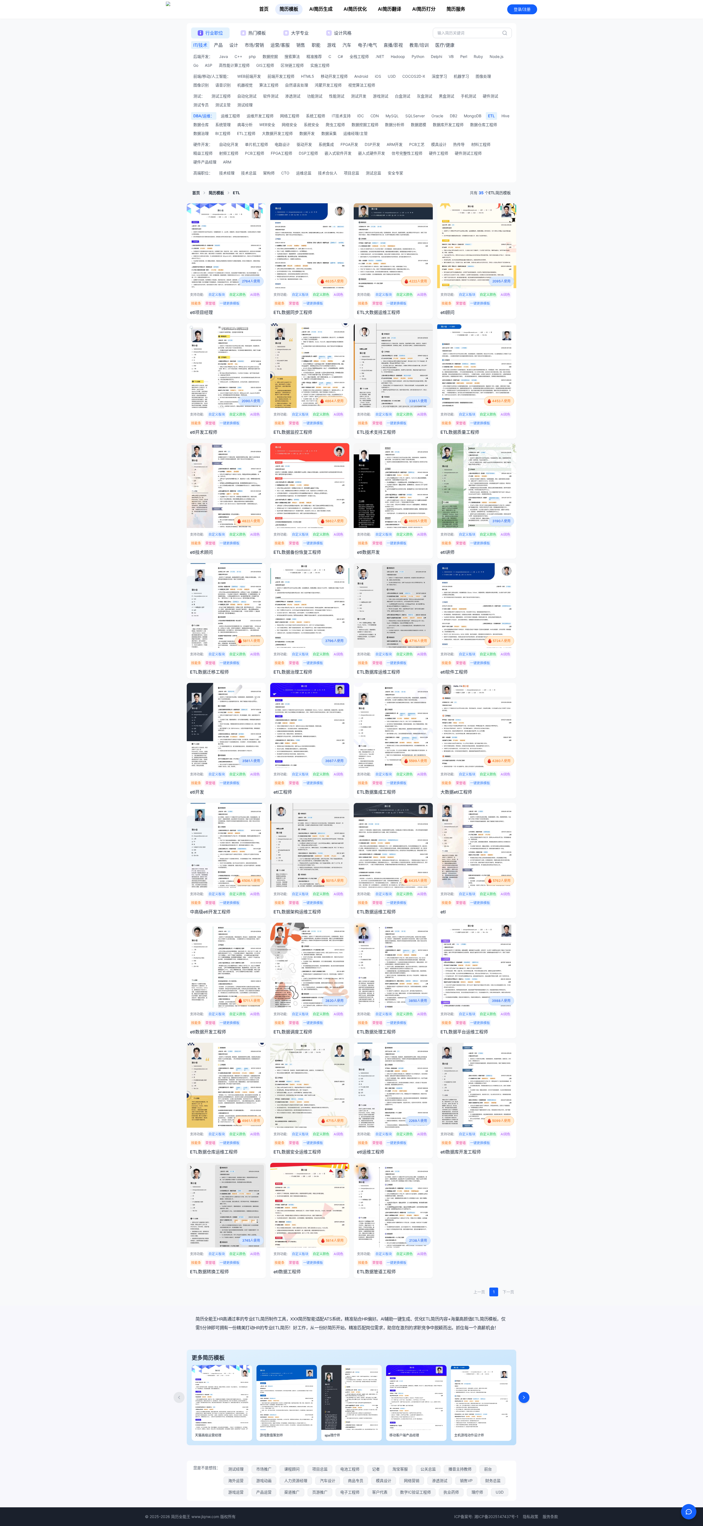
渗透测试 (292, 96)
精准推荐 (314, 56)
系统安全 (311, 124)
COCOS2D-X (413, 76)
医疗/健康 (444, 45)
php (252, 56)
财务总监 (493, 1480)
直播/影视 (393, 45)
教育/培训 (419, 45)
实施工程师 (320, 65)
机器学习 (461, 76)
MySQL (392, 115)
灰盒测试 (424, 96)
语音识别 (223, 85)
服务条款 (550, 1516)
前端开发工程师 (280, 76)
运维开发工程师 (260, 115)
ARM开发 (395, 144)
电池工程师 (349, 1469)
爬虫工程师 (335, 124)
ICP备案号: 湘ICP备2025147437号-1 (486, 1516)
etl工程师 (283, 792)
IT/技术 (200, 45)
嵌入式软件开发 (338, 153)
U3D (392, 76)
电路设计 (282, 144)
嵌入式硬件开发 (371, 153)
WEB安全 (267, 124)
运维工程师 (230, 115)
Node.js (496, 56)
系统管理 (223, 124)
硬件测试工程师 (468, 153)
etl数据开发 (368, 552)
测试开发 (358, 96)
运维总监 (303, 173)
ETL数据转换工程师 (209, 1271)
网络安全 (289, 124)
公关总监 (428, 1469)
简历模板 (289, 9)
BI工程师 (222, 133)
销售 (300, 45)
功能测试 (314, 96)
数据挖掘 (270, 56)
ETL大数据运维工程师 (378, 312)
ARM (227, 162)
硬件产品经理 (204, 162)
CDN (374, 115)
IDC (360, 115)
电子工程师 (349, 1492)
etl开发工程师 (203, 432)
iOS (378, 76)
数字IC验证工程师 (415, 1492)
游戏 (331, 45)
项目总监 (351, 173)
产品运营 (264, 1492)
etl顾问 (447, 312)
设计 (233, 45)
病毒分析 (245, 124)
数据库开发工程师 (448, 124)
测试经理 (245, 104)
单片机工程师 (256, 144)
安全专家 (395, 173)
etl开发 (197, 792)
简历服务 (456, 9)
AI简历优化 (355, 9)
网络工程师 (289, 115)
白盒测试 (402, 96)
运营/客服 (280, 45)
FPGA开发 (349, 144)
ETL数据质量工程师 (459, 432)
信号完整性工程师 (407, 153)
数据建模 (418, 124)
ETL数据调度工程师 (293, 1032)
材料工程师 (480, 144)
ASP (208, 65)
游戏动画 (264, 1480)
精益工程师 (203, 153)
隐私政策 (530, 1516)
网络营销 (411, 1480)
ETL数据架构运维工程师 (297, 912)
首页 (264, 9)
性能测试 (336, 96)
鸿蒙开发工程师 (328, 85)
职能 (316, 45)
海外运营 (236, 1480)
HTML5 (307, 76)
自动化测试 (246, 96)
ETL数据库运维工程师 (378, 672)
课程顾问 (292, 1469)
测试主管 (223, 104)
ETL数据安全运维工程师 (297, 1152)
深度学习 (439, 76)
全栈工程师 (359, 56)
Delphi (436, 56)
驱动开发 (304, 144)
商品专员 (355, 1480)
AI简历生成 (321, 9)
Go (195, 65)
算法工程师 (268, 85)
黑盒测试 (446, 96)
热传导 (459, 144)
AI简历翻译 (389, 9)
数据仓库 (201, 124)
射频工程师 (228, 153)
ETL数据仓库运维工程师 (214, 1152)
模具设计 (439, 144)
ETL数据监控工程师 (293, 432)
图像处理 (483, 76)
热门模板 (257, 33)
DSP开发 (372, 144)
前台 (488, 1469)
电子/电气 (367, 45)
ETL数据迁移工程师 (209, 672)
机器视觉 (245, 85)
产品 (218, 45)
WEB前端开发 (249, 76)
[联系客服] (688, 1511)
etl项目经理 (201, 312)
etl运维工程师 (370, 1152)
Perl (463, 56)
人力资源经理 (295, 1480)
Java (223, 56)
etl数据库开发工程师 (460, 1152)
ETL (491, 115)
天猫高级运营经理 (208, 1435)
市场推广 (264, 1469)
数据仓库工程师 (483, 124)
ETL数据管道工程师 (376, 1271)
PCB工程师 (254, 153)
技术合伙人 (327, 173)
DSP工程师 (308, 153)
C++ (238, 56)
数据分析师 (394, 124)
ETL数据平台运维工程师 (464, 1032)
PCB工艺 (417, 144)
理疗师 (477, 1492)
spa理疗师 (332, 1435)
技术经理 (227, 173)
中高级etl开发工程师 (210, 912)
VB (451, 56)
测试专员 (201, 104)
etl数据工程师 (287, 1271)
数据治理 (201, 133)
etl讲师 (447, 552)
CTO (285, 173)
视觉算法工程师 (361, 85)
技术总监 (248, 173)
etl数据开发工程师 (208, 1032)
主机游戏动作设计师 (469, 1435)
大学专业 (300, 33)
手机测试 (468, 96)
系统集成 (326, 144)
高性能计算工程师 (234, 65)
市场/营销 (254, 45)
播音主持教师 (460, 1469)
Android (361, 76)
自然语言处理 (296, 85)
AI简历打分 (424, 9)
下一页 (508, 1291)
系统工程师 (315, 115)
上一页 (479, 1291)
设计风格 (343, 33)
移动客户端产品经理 (404, 1435)
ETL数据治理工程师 (293, 672)
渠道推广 (292, 1492)
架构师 (269, 173)
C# (340, 56)
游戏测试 (380, 96)
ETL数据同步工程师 (293, 312)
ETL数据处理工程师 (376, 1032)
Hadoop (398, 56)
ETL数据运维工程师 (376, 912)
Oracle (437, 115)
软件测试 (270, 96)
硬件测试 (490, 96)
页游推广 (320, 1492)
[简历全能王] (191, 9)
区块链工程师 (292, 65)
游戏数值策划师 (271, 1435)
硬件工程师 (438, 153)
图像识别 (201, 85)
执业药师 (451, 1492)
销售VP (466, 1480)
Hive (505, 115)
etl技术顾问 (201, 552)
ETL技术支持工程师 (376, 432)
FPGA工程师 (281, 153)
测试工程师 (221, 96)
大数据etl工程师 (456, 792)
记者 (376, 1469)
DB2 (453, 115)
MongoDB (472, 115)
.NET (379, 56)
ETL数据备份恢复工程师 (297, 552)
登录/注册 (522, 9)
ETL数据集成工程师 (376, 792)
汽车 (346, 45)
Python (418, 56)
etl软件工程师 (454, 672)
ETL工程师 (246, 133)
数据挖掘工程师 (365, 124)
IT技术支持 (341, 115)
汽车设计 (327, 1480)
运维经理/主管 (355, 133)
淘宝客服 (400, 1469)
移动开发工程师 (334, 76)
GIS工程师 (265, 65)
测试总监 (373, 173)
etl (443, 912)
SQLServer (415, 115)
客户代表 (379, 1492)
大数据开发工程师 (277, 133)
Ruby (478, 56)
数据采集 (329, 133)
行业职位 (214, 33)
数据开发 (307, 133)
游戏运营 (236, 1492)
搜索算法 (292, 56)
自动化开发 (228, 144)
